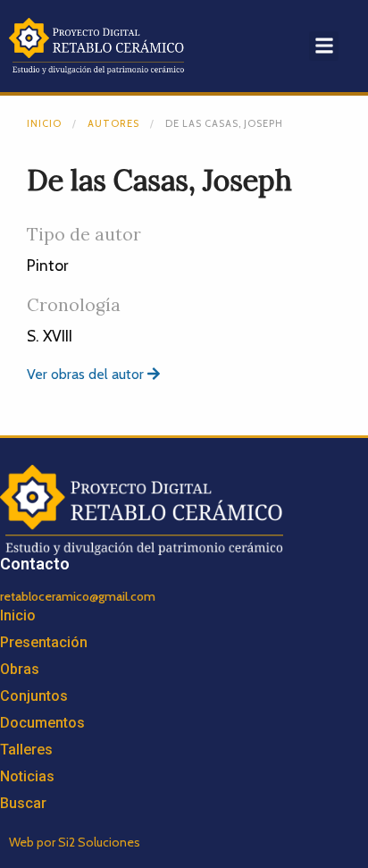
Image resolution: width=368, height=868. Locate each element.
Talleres (26, 749)
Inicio (44, 123)
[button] (324, 46)
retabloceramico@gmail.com (77, 596)
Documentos (42, 722)
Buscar (23, 803)
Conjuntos (34, 695)
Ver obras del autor (87, 374)
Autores (113, 123)
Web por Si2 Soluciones (74, 842)
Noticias (27, 776)
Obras (19, 669)
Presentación (44, 642)
